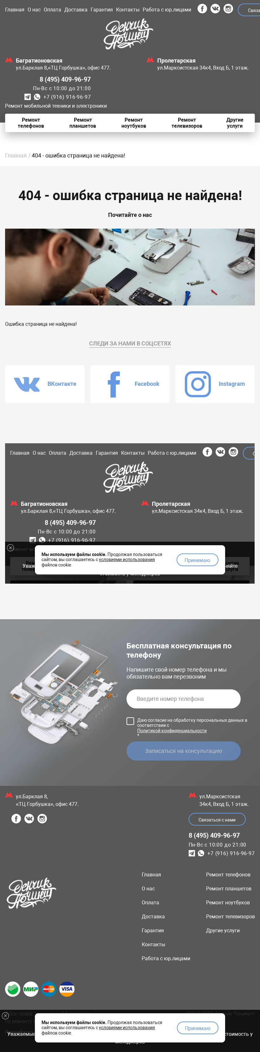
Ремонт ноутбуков (228, 903)
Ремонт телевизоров (230, 917)
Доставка (76, 10)
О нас (34, 10)
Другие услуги (223, 931)
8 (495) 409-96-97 (65, 79)
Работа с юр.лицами (167, 10)
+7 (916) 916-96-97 (67, 97)
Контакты (128, 10)
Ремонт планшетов (228, 889)
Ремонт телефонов (228, 875)
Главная (14, 10)
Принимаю (198, 1028)
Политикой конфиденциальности (172, 730)
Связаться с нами (217, 819)
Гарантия (102, 10)
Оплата (52, 10)
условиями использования (127, 1027)
